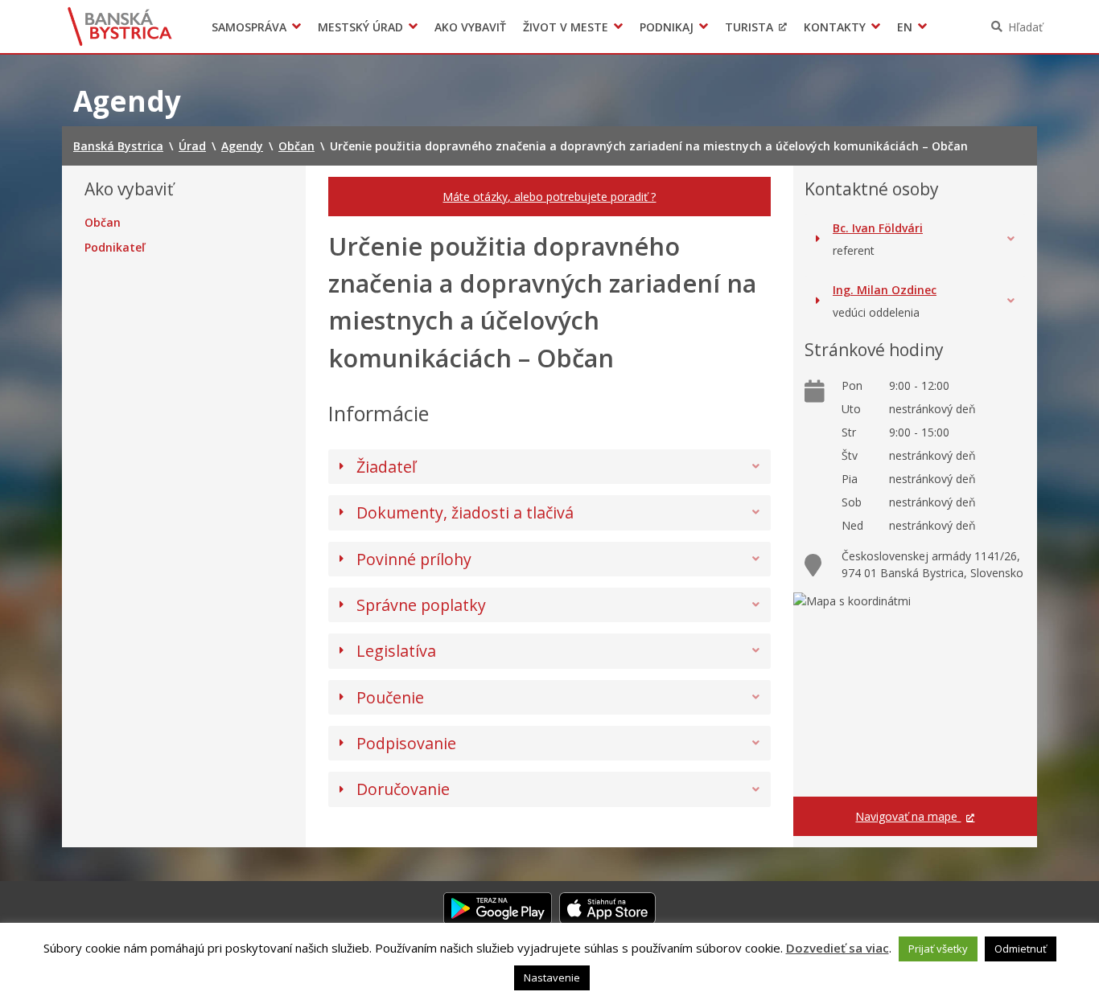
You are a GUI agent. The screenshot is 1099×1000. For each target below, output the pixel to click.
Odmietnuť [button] (1020, 948)
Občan (102, 222)
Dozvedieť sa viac (837, 948)
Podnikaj (667, 27)
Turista (749, 27)
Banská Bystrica (120, 26)
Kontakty (835, 27)
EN (904, 27)
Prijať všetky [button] (938, 948)
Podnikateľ (114, 247)
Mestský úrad (360, 27)
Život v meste (565, 27)
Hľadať (1025, 27)
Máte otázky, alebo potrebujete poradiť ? (549, 196)
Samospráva (249, 27)
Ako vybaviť (470, 27)
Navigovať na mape (908, 816)
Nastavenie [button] (552, 977)
